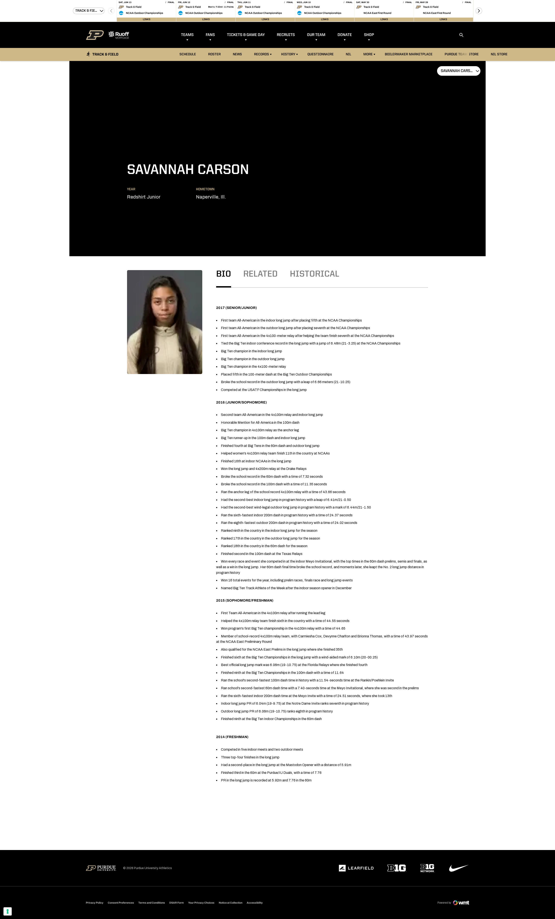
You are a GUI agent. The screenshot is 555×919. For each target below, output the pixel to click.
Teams (187, 35)
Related (260, 274)
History (288, 54)
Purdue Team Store (462, 54)
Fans (210, 35)
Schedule (188, 54)
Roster (214, 54)
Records (261, 54)
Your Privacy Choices (201, 902)
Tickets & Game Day (246, 35)
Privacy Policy (94, 902)
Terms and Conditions (151, 902)
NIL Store (500, 54)
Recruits (286, 35)
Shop (369, 35)
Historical (314, 274)
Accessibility (255, 902)
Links (146, 19)
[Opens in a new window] (356, 868)
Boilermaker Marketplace (409, 54)
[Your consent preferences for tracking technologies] (7, 911)
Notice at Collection (230, 902)
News (237, 54)
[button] (479, 11)
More (368, 54)
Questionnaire (320, 54)
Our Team (316, 35)
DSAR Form (176, 902)
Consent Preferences (121, 902)
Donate (345, 35)
